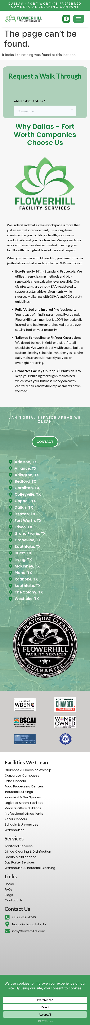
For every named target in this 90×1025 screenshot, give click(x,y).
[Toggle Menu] (78, 18)
